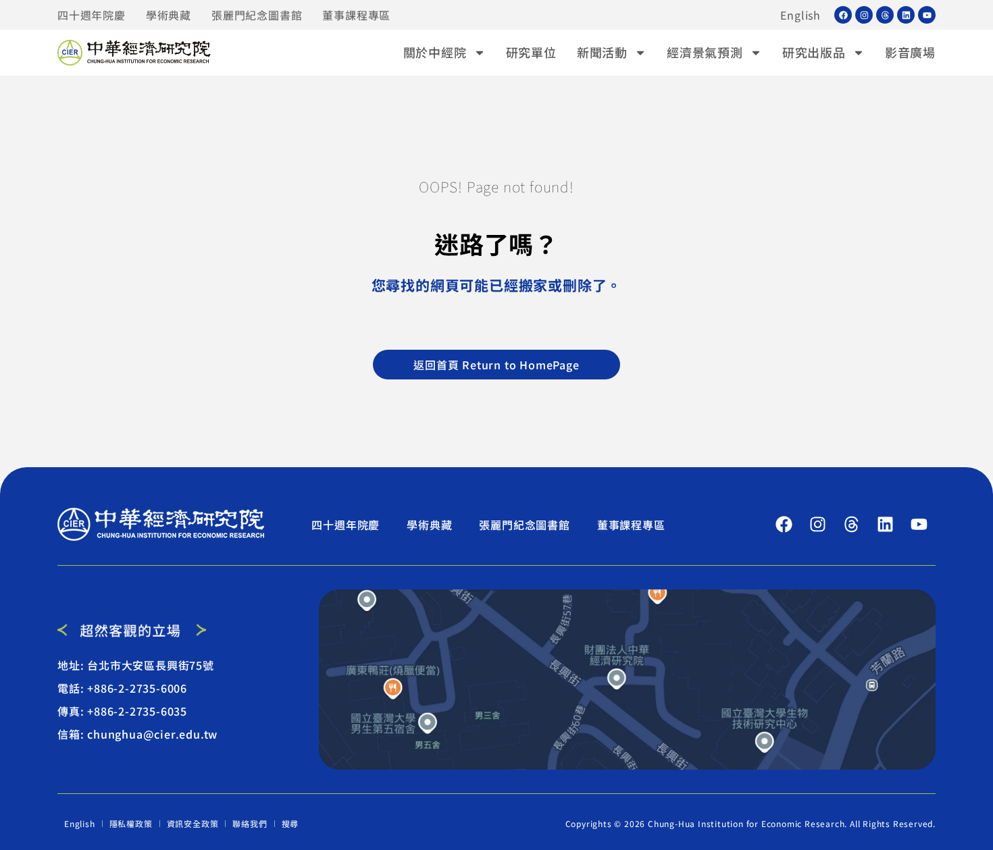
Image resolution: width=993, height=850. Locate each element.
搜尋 (290, 823)
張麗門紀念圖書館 (256, 15)
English (800, 15)
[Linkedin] (906, 15)
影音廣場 (910, 52)
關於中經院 (435, 52)
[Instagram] (864, 15)
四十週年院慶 (91, 15)
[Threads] (885, 15)
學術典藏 (168, 15)
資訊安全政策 (193, 823)
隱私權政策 (131, 823)
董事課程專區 (356, 15)
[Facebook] (843, 15)
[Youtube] (927, 15)
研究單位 (531, 52)
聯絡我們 (249, 823)
